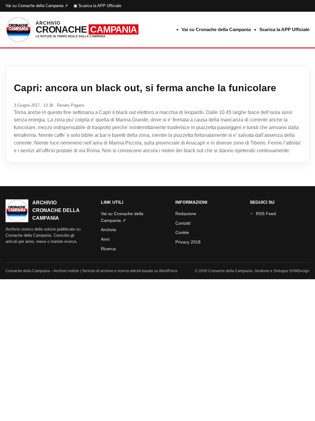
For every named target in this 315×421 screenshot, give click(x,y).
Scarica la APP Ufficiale (284, 29)
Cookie (182, 232)
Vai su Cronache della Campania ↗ (37, 5)
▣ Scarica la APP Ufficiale (97, 5)
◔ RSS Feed (263, 213)
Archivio (108, 229)
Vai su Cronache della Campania (216, 29)
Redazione (185, 213)
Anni (105, 239)
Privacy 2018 (188, 241)
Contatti (182, 223)
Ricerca (108, 248)
